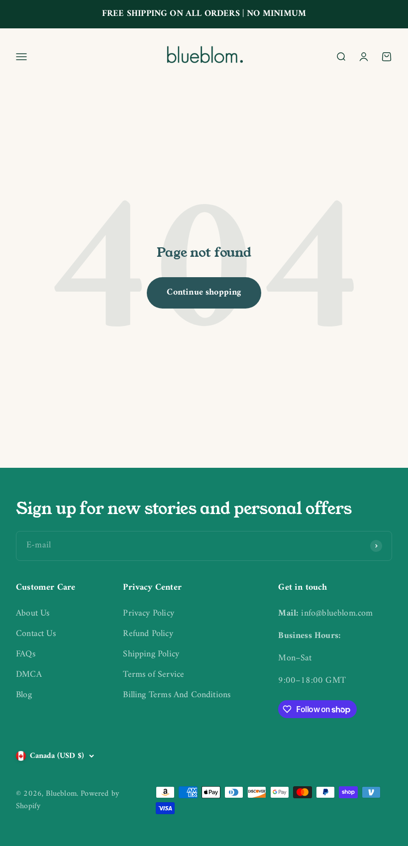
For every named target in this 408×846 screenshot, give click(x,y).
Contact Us (36, 634)
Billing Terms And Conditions (176, 695)
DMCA (29, 675)
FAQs (25, 654)
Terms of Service (153, 675)
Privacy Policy (148, 614)
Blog (24, 695)
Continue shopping (204, 292)
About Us (32, 614)
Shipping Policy (151, 654)
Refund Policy (148, 634)
